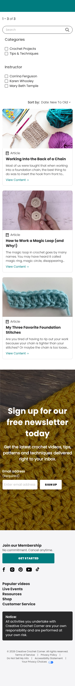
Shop (7, 599)
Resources (12, 594)
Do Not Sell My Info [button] (18, 658)
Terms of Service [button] (25, 655)
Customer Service (18, 604)
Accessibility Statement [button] (49, 658)
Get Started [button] (28, 558)
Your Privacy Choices (34, 662)
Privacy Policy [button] (49, 655)
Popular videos (16, 583)
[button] (67, 29)
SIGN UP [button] (51, 485)
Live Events (12, 589)
